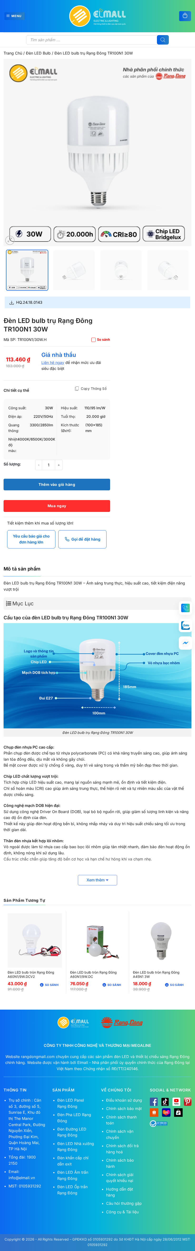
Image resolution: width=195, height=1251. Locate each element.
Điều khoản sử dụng (124, 1100)
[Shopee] (154, 1112)
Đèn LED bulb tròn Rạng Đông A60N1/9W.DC (93, 974)
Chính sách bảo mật (124, 1108)
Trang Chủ (13, 53)
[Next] (181, 152)
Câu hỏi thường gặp (124, 1203)
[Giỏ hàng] (185, 16)
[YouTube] (176, 1101)
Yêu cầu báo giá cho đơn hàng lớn (31, 539)
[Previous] (13, 152)
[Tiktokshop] (178, 1112)
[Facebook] (154, 1101)
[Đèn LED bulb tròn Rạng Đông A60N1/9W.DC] (97, 940)
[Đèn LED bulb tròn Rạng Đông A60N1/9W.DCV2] (35, 940)
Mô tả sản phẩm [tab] (22, 569)
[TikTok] (165, 1101)
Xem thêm (96, 880)
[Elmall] (97, 16)
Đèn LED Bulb (38, 53)
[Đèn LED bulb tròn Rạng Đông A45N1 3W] (160, 940)
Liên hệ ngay (52, 362)
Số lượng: (12, 464)
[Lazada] (166, 1112)
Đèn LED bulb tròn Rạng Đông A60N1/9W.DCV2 (31, 974)
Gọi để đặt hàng (85, 539)
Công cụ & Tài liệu (122, 1212)
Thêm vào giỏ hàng (57, 484)
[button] (10, 240)
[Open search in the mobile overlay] (97, 40)
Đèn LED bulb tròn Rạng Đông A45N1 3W (156, 974)
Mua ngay (57, 506)
